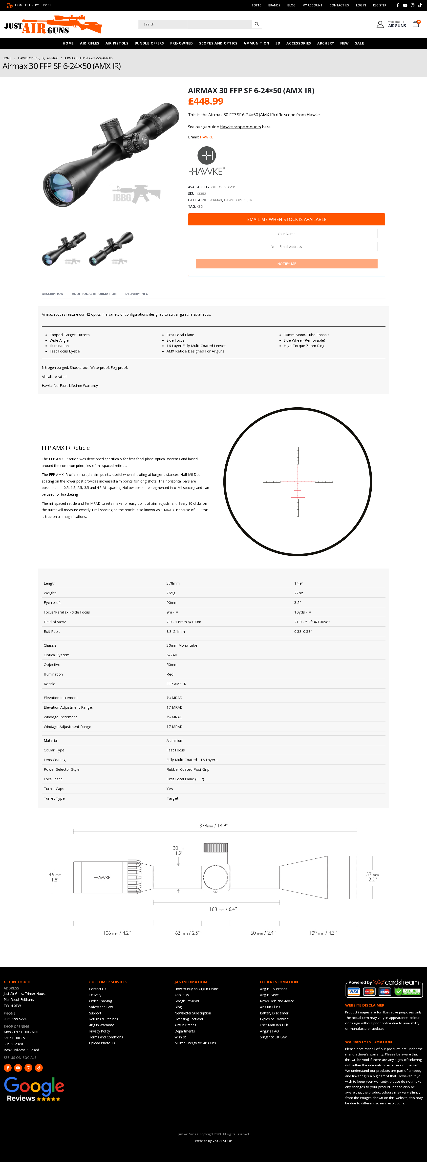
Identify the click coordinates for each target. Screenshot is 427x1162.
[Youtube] (405, 5)
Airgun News (269, 994)
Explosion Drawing (274, 1019)
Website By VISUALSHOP (213, 1141)
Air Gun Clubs (270, 1007)
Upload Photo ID (102, 1043)
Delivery (95, 994)
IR (251, 200)
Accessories (298, 43)
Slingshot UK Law (273, 1037)
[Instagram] (413, 5)
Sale (359, 43)
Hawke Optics (236, 200)
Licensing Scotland (188, 1019)
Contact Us (339, 5)
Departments (184, 1031)
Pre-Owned (181, 43)
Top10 (256, 5)
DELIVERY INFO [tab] (137, 293)
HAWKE (206, 136)
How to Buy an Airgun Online (196, 989)
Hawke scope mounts (240, 127)
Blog (291, 5)
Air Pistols (117, 43)
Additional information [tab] (94, 293)
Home (68, 43)
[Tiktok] (420, 5)
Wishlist (180, 1037)
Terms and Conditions (106, 1037)
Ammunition (256, 43)
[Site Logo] (53, 24)
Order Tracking (100, 1001)
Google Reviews (186, 1001)
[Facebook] (398, 5)
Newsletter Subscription (192, 1013)
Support (95, 1013)
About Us (181, 994)
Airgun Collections (273, 989)
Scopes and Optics (218, 43)
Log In (361, 5)
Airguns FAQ (269, 1031)
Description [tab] (52, 293)
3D (278, 43)
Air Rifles (89, 43)
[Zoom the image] (34, 1078)
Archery (325, 43)
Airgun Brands (185, 1025)
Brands (274, 5)
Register (379, 5)
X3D (200, 206)
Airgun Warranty (101, 1025)
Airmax (216, 200)
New (344, 43)
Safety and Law (101, 1007)
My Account (312, 5)
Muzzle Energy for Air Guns (195, 1043)
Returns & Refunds (103, 1019)
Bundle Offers (149, 43)
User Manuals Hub (274, 1025)
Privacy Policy (99, 1031)
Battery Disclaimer (274, 1013)
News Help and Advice (277, 1001)
